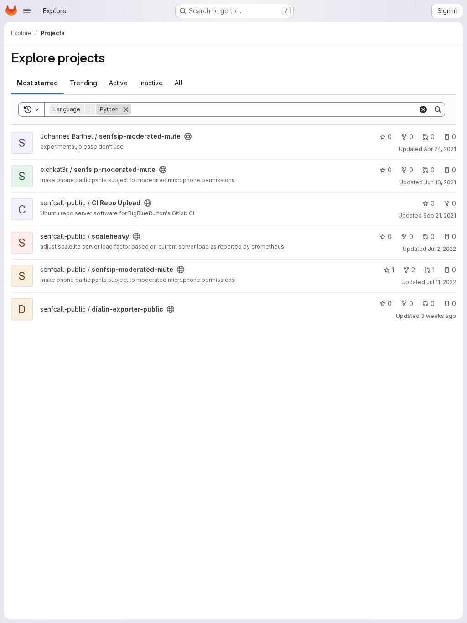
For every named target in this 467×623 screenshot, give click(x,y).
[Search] (438, 109)
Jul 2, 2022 (442, 248)
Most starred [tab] (37, 83)
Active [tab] (118, 83)
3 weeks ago (438, 315)
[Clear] (423, 109)
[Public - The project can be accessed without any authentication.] (188, 136)
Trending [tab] (83, 83)
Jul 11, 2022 (441, 282)
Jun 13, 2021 (440, 182)
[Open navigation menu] (27, 11)
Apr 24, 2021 (440, 148)
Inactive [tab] (151, 83)
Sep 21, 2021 (439, 215)
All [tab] (178, 83)
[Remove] (125, 109)
